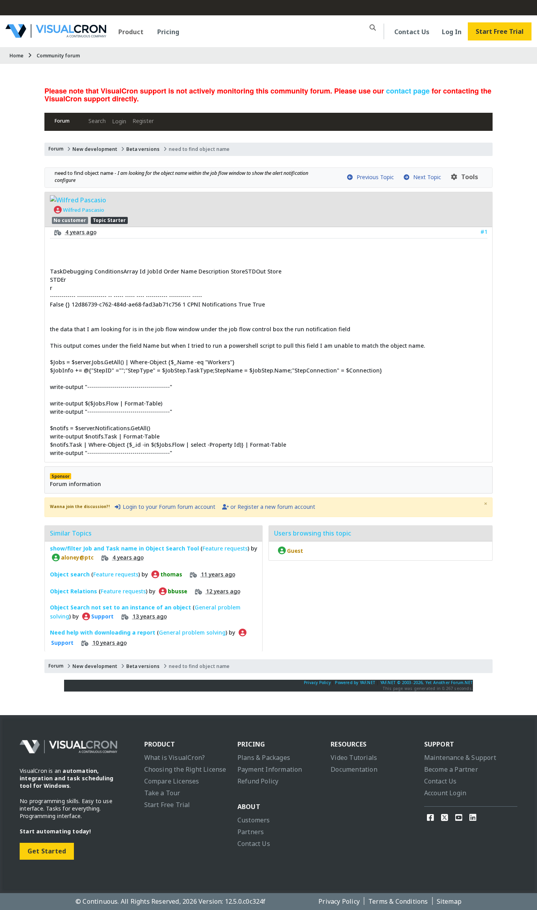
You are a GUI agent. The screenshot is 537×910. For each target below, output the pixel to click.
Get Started (47, 851)
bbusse (177, 591)
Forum (62, 120)
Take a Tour (162, 793)
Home (16, 55)
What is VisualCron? (174, 757)
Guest (294, 550)
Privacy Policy (317, 682)
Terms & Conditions (398, 901)
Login (119, 121)
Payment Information (269, 769)
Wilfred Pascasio (83, 209)
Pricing (168, 32)
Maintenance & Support (460, 757)
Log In (452, 32)
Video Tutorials (354, 757)
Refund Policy (258, 781)
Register (143, 121)
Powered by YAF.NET (355, 682)
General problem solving (192, 632)
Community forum (58, 55)
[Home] (56, 35)
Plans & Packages (263, 757)
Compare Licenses (171, 781)
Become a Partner (451, 769)
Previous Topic (373, 177)
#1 (483, 231)
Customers (253, 820)
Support (102, 616)
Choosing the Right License (185, 769)
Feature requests (225, 548)
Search (97, 121)
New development (94, 149)
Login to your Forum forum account (168, 506)
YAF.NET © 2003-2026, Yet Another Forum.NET (426, 682)
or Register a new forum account (272, 506)
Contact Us (411, 32)
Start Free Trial (500, 31)
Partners (250, 831)
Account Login (445, 793)
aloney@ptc (77, 557)
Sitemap (449, 901)
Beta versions (143, 149)
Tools (468, 176)
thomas (170, 574)
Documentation (354, 769)
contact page (408, 91)
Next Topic (425, 177)
